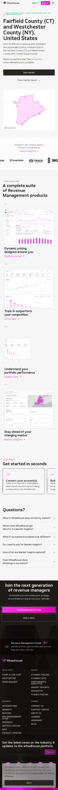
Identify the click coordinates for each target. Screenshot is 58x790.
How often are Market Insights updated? (24, 552)
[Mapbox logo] (10, 127)
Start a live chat (11, 675)
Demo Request (10, 682)
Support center (40, 710)
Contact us (37, 706)
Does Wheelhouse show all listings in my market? (15, 562)
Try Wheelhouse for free (29, 609)
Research (7, 722)
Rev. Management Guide (12, 718)
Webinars (36, 721)
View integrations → (29, 151)
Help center (9, 678)
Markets (7, 710)
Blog (33, 724)
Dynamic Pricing (40, 675)
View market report (29, 80)
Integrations (9, 706)
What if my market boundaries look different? (27, 537)
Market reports (40, 688)
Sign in (35, 3)
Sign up (45, 3)
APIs (4, 730)
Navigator (37, 691)
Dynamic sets (38, 678)
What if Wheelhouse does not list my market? (26, 518)
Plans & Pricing (39, 695)
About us (36, 713)
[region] (29, 110)
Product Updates (11, 733)
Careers (35, 717)
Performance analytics (38, 683)
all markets (36, 59)
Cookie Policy (37, 773)
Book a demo (29, 618)
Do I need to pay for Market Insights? (22, 545)
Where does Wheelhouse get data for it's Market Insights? (18, 527)
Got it (29, 782)
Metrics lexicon (11, 726)
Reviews (6, 713)
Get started (29, 72)
